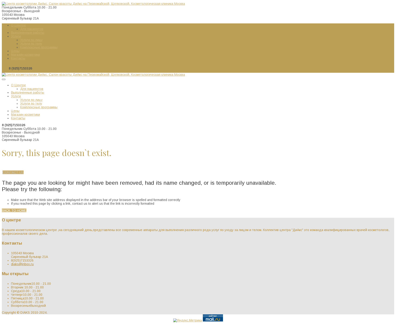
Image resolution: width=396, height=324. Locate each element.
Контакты (18, 58)
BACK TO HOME (14, 210)
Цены (15, 51)
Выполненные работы (27, 32)
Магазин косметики (25, 54)
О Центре (18, 25)
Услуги (16, 36)
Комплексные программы (39, 47)
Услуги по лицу (31, 40)
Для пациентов (31, 29)
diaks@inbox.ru (22, 264)
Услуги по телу (31, 43)
